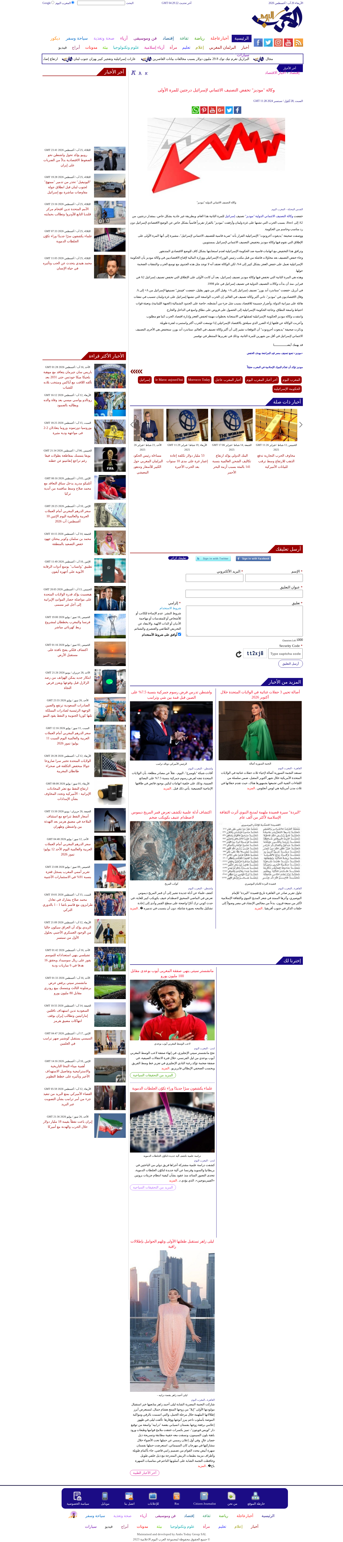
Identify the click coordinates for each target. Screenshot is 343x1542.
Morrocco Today (199, 380)
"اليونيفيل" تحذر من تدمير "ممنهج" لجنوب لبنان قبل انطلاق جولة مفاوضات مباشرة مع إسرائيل (67, 187)
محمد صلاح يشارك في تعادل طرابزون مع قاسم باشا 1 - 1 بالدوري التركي (68, 905)
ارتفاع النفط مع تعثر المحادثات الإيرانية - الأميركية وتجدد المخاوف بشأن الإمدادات (67, 794)
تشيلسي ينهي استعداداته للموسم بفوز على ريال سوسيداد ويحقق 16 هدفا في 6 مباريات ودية (67, 960)
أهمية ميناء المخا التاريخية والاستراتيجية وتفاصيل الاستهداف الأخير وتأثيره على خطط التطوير (67, 1071)
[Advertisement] (147, 20)
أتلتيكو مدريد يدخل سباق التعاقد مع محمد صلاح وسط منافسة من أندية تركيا (67, 488)
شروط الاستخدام (170, 608)
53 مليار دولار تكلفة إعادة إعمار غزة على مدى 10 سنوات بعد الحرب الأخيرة (245, 461)
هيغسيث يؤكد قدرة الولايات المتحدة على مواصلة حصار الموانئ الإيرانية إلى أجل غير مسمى (67, 599)
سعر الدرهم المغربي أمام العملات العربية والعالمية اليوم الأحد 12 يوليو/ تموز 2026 (67, 849)
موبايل (105, 1503)
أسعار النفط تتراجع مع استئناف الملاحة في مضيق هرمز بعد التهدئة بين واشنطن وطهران (67, 821)
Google (46, 3)
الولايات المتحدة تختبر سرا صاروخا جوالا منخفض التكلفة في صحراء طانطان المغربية (68, 766)
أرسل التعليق (290, 663)
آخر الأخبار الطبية (144, 1473)
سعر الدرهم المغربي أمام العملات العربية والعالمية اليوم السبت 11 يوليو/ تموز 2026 (68, 738)
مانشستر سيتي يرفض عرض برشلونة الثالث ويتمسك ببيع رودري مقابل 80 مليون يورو (67, 988)
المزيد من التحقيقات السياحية (153, 1075)
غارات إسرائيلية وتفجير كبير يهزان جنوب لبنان (130, 59)
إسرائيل (229, 216)
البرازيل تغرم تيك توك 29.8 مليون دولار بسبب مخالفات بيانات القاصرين (226, 59)
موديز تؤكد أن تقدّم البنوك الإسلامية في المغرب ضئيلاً (275, 367)
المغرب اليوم (63, 3)
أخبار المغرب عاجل (228, 380)
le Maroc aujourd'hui (169, 380)
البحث (129, 3)
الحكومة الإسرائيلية (287, 389)
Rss (177, 1503)
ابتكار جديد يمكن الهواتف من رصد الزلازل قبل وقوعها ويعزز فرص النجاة (68, 683)
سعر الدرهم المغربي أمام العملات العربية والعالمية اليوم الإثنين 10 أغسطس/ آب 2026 (68, 516)
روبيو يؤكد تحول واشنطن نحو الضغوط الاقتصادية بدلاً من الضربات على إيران (67, 160)
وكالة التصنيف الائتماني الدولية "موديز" (269, 216)
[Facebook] (253, 560)
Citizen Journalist (204, 1503)
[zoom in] (133, 72)
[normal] (139, 72)
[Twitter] (213, 560)
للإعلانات (153, 1503)
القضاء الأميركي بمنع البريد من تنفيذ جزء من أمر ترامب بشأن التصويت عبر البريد (67, 1099)
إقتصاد (294, 73)
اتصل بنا (129, 1503)
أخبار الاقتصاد (275, 73)
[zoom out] (146, 72)
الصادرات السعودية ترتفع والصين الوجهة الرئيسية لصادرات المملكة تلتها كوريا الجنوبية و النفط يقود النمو (67, 710)
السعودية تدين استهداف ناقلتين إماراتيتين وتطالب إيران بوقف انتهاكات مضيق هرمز (68, 1016)
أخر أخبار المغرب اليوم (261, 380)
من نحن (232, 1503)
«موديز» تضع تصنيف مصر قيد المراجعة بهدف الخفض (275, 353)
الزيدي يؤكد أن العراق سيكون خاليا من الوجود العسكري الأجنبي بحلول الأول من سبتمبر (67, 932)
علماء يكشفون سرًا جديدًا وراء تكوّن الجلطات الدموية (172, 1088)
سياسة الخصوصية (78, 1503)
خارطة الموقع (256, 1503)
